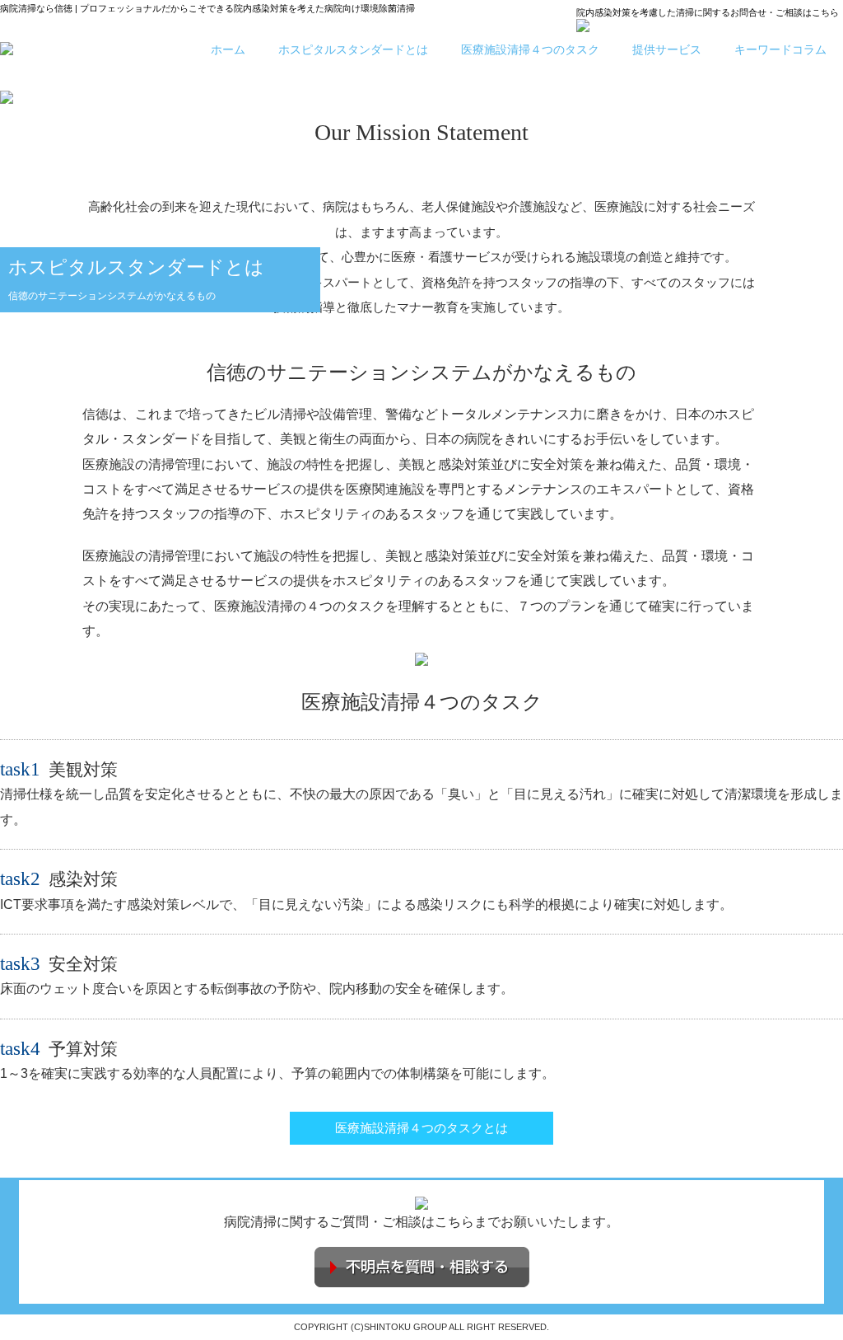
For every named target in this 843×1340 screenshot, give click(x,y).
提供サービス (666, 49)
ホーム (228, 49)
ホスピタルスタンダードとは (353, 49)
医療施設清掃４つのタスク (530, 49)
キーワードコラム (780, 49)
